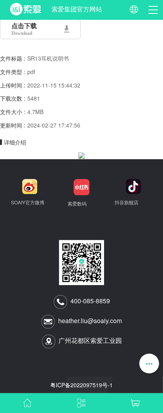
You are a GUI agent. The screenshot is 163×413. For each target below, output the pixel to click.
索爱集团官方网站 (76, 9)
